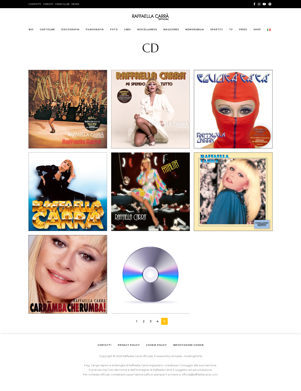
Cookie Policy (156, 345)
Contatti (104, 345)
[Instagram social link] (259, 4)
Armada (176, 356)
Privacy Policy (129, 345)
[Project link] (67, 109)
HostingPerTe (193, 356)
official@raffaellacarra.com (199, 374)
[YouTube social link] (264, 4)
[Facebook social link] (254, 4)
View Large (104, 73)
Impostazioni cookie (188, 345)
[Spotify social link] (270, 4)
